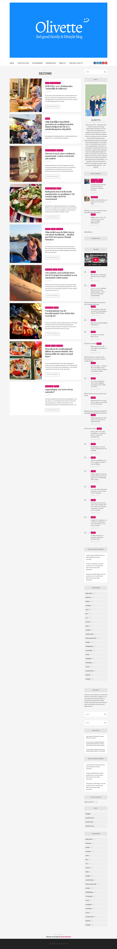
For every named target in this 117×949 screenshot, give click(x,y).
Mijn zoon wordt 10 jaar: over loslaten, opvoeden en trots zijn (99, 348)
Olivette (47, 118)
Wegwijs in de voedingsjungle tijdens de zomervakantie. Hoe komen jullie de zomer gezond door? (59, 352)
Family (12, 63)
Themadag (88, 662)
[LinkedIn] (100, 63)
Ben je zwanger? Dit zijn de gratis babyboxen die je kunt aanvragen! (95, 557)
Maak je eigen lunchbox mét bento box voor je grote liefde (99, 201)
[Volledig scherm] (105, 264)
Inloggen (88, 813)
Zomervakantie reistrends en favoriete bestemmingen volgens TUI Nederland (99, 311)
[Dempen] (102, 264)
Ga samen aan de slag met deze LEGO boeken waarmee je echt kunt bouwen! (98, 187)
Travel (87, 666)
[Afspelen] (86, 264)
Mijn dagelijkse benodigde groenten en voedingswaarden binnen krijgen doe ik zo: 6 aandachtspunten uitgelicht (59, 125)
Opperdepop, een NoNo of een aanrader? (59, 390)
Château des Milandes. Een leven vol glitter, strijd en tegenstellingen (98, 462)
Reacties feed (89, 822)
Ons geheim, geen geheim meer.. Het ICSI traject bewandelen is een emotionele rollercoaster (61, 275)
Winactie (62, 63)
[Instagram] (97, 63)
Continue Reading (52, 106)
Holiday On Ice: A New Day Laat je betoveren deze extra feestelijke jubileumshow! (98, 220)
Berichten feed (90, 818)
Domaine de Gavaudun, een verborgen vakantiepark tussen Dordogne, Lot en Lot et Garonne (99, 522)
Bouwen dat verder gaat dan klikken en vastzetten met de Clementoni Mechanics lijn (98, 434)
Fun (87, 617)
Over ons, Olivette (76, 63)
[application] (95, 259)
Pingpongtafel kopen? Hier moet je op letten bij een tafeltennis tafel (99, 419)
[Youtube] (106, 63)
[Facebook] (94, 63)
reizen (87, 654)
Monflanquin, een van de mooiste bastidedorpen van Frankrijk (98, 448)
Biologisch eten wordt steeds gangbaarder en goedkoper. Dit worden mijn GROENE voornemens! (60, 195)
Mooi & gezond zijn (55, 83)
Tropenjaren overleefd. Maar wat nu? (97, 335)
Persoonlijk (60, 150)
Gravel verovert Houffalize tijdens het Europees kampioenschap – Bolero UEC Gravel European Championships (98, 291)
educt (87, 609)
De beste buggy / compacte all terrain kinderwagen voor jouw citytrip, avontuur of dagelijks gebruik (99, 368)
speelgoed (99, 181)
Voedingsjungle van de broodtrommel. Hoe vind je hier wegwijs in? (60, 313)
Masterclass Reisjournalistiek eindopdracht (99, 324)
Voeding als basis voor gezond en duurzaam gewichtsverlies (97, 537)
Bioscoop (88, 597)
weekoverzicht (90, 670)
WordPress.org (90, 826)
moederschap (49, 307)
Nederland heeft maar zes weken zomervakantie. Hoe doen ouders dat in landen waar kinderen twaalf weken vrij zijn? (99, 506)
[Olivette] (58, 30)
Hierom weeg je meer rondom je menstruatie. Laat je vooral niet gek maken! (60, 156)
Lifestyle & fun (23, 63)
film (87, 613)
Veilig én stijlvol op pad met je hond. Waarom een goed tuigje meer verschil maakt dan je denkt (99, 476)
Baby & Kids (49, 269)
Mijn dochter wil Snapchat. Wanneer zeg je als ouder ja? (98, 276)
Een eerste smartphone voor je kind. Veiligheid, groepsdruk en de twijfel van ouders (98, 383)
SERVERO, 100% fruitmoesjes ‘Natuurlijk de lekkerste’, (58, 87)
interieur (88, 622)
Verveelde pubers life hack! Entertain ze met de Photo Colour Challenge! (99, 491)
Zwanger (60, 269)
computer (88, 605)
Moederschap (51, 63)
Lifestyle (48, 229)
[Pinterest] (103, 63)
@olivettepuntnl (66, 937)
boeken (101, 179)
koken (47, 83)
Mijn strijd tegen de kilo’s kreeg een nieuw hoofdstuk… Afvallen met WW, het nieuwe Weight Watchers (59, 236)
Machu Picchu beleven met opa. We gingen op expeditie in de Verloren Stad (99, 402)
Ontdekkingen (37, 63)
